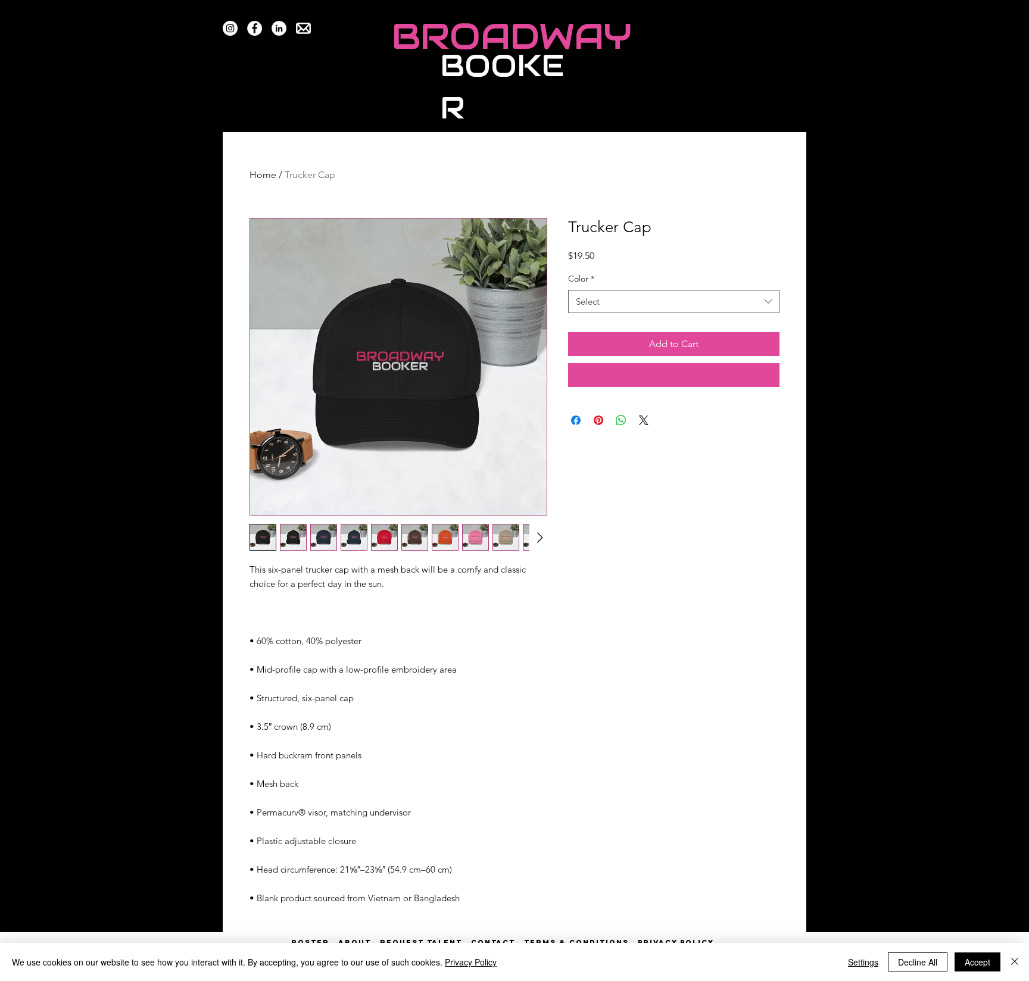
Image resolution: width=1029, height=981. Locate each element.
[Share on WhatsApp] (621, 420)
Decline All (917, 962)
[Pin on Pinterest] (598, 420)
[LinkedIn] (279, 28)
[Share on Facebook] (576, 420)
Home (263, 174)
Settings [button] (863, 962)
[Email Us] (303, 28)
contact (493, 942)
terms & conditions (576, 942)
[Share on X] (644, 420)
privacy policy (676, 942)
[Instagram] (230, 28)
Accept (977, 962)
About (354, 942)
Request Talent (421, 942)
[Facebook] (254, 28)
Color (581, 278)
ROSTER (314, 942)
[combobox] (673, 301)
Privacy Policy (471, 962)
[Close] (1015, 961)
